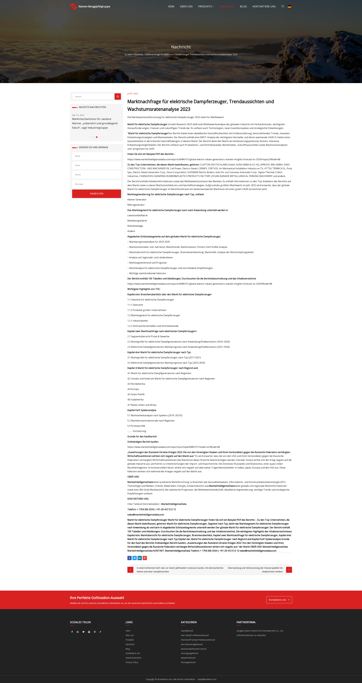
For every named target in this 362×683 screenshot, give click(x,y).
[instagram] (95, 632)
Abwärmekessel (188, 657)
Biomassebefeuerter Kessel (193, 648)
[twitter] (83, 632)
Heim (171, 6)
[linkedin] (78, 632)
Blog (243, 6)
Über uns (186, 6)
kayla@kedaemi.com (207, 679)
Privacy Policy (132, 662)
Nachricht (227, 6)
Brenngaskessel (188, 662)
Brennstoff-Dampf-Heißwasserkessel (198, 639)
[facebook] (72, 632)
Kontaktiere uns (264, 6)
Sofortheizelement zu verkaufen (251, 635)
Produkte (205, 6)
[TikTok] (100, 632)
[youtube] (89, 632)
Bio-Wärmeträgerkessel (192, 644)
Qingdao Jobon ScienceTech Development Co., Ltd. (260, 630)
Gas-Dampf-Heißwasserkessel (195, 635)
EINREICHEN (96, 193)
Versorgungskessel (189, 653)
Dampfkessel (187, 630)
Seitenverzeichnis (133, 657)
